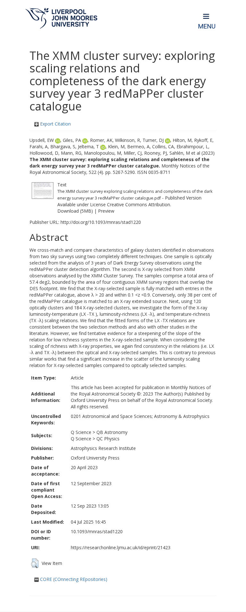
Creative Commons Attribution (138, 204)
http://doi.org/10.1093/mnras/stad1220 (101, 222)
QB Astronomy (111, 432)
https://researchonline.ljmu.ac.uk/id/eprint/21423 (120, 547)
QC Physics (107, 439)
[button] (34, 563)
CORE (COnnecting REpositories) (73, 579)
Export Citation (55, 124)
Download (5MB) (75, 211)
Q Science (81, 432)
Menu (207, 26)
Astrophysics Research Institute (103, 448)
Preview (106, 211)
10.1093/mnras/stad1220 (97, 531)
